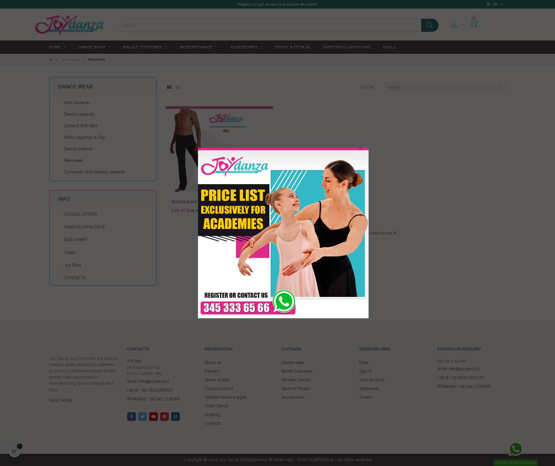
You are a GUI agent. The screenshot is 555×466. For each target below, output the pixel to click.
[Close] (360, 148)
